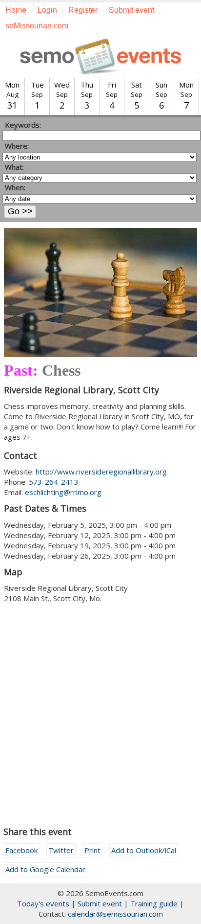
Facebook (21, 850)
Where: (17, 146)
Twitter (61, 850)
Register (83, 10)
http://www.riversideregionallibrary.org (101, 471)
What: (14, 167)
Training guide (154, 903)
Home (15, 10)
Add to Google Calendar (45, 869)
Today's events (43, 903)
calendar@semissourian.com (115, 914)
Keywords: (23, 125)
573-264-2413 (54, 482)
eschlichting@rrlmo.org (63, 492)
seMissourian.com (36, 26)
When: (15, 187)
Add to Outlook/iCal (143, 850)
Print (92, 850)
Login (47, 10)
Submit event (131, 10)
